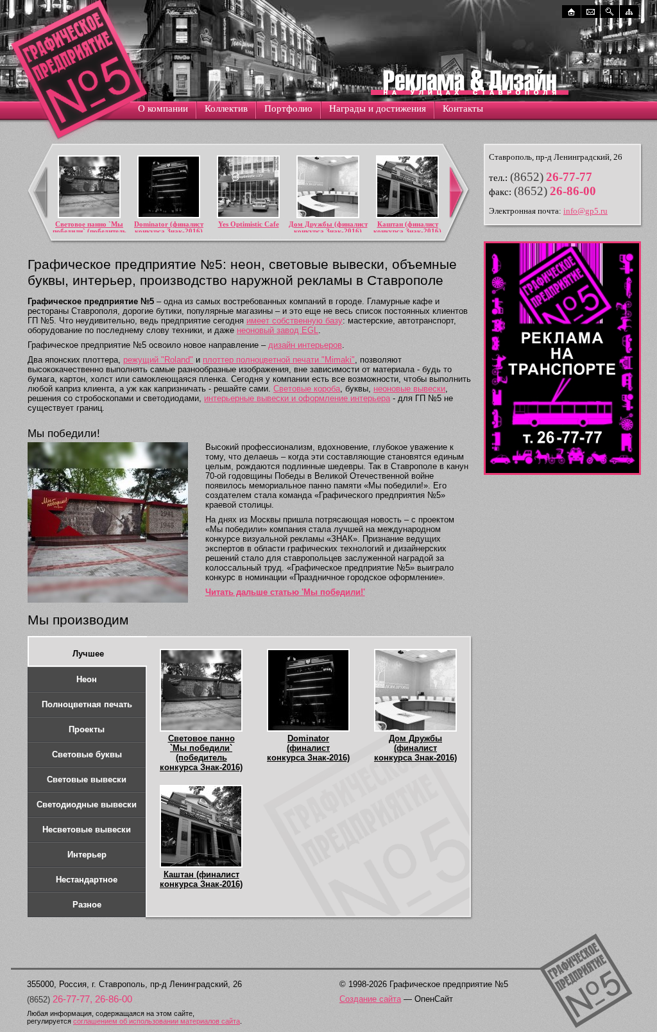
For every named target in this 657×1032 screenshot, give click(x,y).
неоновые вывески (409, 388)
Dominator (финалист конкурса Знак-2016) (168, 228)
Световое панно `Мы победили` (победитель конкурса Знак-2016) (89, 231)
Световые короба (306, 388)
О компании (163, 108)
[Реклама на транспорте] (562, 472)
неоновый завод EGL (277, 330)
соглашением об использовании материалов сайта (156, 1021)
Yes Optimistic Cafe (248, 224)
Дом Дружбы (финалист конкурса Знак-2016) (328, 228)
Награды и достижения (377, 108)
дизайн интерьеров (305, 345)
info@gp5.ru (585, 211)
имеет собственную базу (294, 320)
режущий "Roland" (158, 360)
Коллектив (226, 108)
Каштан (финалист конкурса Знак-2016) (407, 228)
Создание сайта (370, 999)
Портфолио (288, 108)
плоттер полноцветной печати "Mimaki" (279, 360)
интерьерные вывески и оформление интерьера (297, 398)
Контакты (463, 108)
